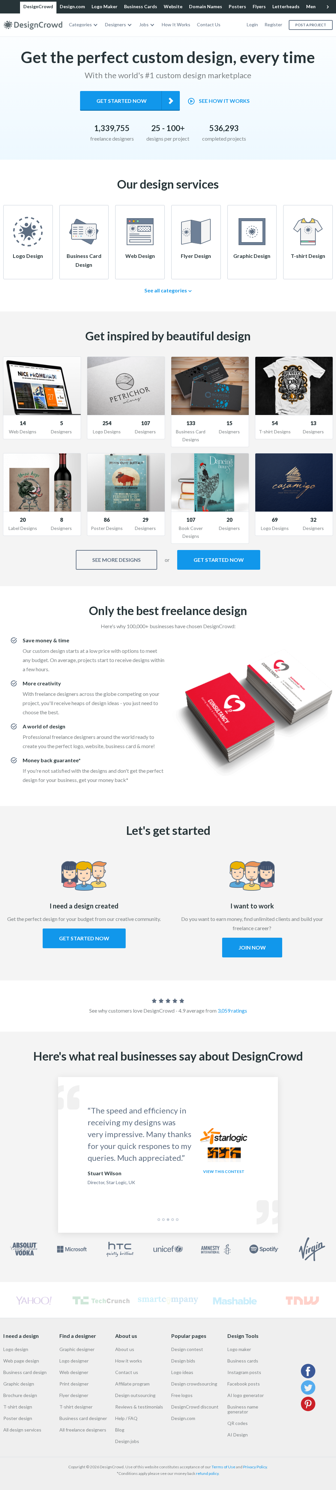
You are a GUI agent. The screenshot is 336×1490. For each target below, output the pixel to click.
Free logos (182, 1395)
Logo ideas (182, 1372)
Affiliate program (132, 1383)
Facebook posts (243, 1383)
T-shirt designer (76, 1406)
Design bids (183, 1360)
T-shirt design (17, 1406)
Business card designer (83, 1418)
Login (252, 24)
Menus (313, 6)
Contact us (126, 1372)
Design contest (187, 1349)
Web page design (21, 1360)
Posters (237, 6)
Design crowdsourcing (194, 1383)
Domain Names (205, 6)
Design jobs (127, 1441)
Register (273, 24)
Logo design (15, 1349)
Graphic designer (76, 1349)
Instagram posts (244, 1372)
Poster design (17, 1418)
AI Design (237, 1434)
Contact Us (208, 24)
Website (173, 6)
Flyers (259, 6)
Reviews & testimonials (139, 1406)
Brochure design (20, 1395)
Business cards (242, 1360)
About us (124, 1349)
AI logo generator (245, 1395)
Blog (119, 1429)
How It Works (176, 24)
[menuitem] (83, 25)
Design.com (72, 6)
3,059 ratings (232, 1010)
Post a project (310, 25)
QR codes (237, 1423)
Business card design (25, 1372)
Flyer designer (73, 1395)
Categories (80, 24)
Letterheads (286, 6)
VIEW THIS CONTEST (223, 1171)
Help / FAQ (126, 1418)
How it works (128, 1360)
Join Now (252, 947)
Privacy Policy (255, 1466)
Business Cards (140, 6)
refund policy (207, 1473)
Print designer (74, 1383)
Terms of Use (223, 1466)
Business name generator (242, 1409)
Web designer (73, 1372)
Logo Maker (104, 6)
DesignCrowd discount (195, 1406)
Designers (115, 24)
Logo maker (239, 1349)
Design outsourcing (135, 1395)
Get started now (121, 101)
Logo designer (74, 1360)
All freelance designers (82, 1429)
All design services (22, 1429)
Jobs (144, 24)
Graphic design (18, 1383)
